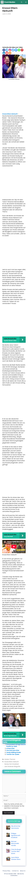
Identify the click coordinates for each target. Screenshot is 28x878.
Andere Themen (9, 759)
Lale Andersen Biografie (12, 766)
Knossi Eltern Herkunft (10, 114)
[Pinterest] (22, 50)
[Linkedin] (3, 53)
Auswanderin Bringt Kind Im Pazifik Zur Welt (16, 745)
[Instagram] (10, 50)
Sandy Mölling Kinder (13, 752)
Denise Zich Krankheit (11, 764)
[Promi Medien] (2, 2)
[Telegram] (7, 50)
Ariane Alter (10, 748)
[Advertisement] (14, 32)
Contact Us (15, 871)
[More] (10, 53)
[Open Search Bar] (21, 2)
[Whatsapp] (19, 50)
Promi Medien (9, 2)
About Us (22, 871)
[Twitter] (13, 50)
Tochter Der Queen (12, 754)
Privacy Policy (6, 871)
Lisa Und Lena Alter (12, 750)
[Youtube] (7, 53)
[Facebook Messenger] (16, 50)
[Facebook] (3, 50)
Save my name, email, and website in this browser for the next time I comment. (14, 806)
